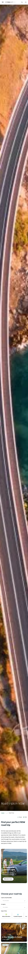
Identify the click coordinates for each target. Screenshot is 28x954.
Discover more (8, 879)
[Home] (9, 2)
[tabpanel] (14, 405)
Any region (5, 907)
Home (2, 812)
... (6, 812)
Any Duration (6, 900)
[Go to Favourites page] (25, 2)
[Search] (22, 2)
